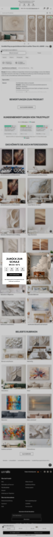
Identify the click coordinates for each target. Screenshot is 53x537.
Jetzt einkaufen (14, 274)
